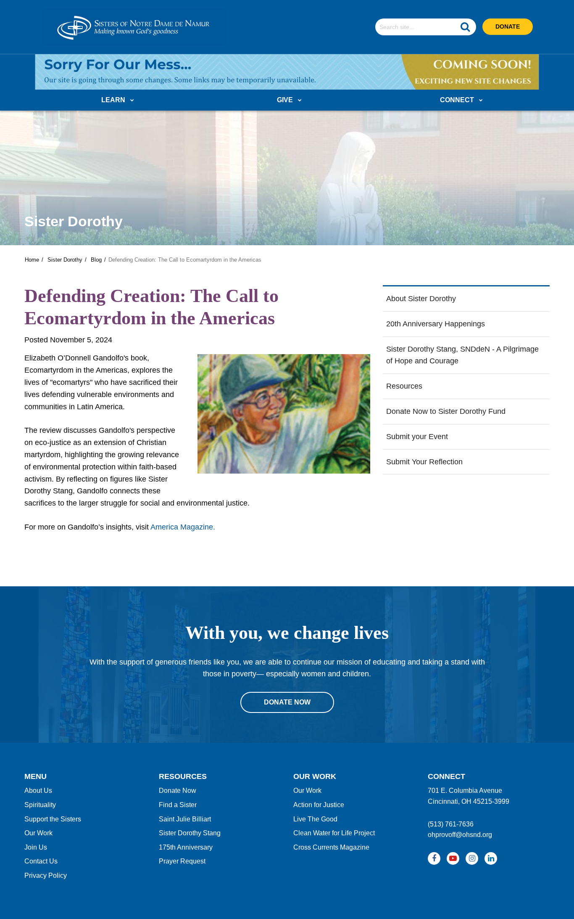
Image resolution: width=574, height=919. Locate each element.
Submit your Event (417, 436)
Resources (404, 386)
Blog (96, 260)
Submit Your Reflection (424, 462)
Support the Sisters (52, 819)
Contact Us (41, 861)
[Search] (465, 27)
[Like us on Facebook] (434, 858)
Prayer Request (182, 861)
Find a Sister (178, 804)
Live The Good (315, 819)
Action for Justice (318, 804)
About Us (38, 790)
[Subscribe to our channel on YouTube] (453, 858)
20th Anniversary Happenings (435, 324)
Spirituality (40, 804)
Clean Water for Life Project (334, 833)
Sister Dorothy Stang (190, 833)
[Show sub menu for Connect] (481, 101)
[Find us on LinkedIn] (490, 858)
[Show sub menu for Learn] (132, 101)
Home (32, 260)
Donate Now (177, 790)
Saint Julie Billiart (185, 819)
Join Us (35, 847)
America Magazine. (182, 527)
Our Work (38, 833)
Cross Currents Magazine (331, 847)
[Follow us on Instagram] (472, 858)
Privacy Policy (45, 875)
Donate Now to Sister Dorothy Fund (446, 411)
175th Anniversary (186, 847)
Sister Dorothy (64, 260)
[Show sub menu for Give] (300, 101)
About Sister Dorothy (421, 298)
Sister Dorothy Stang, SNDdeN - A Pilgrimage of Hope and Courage (462, 355)
